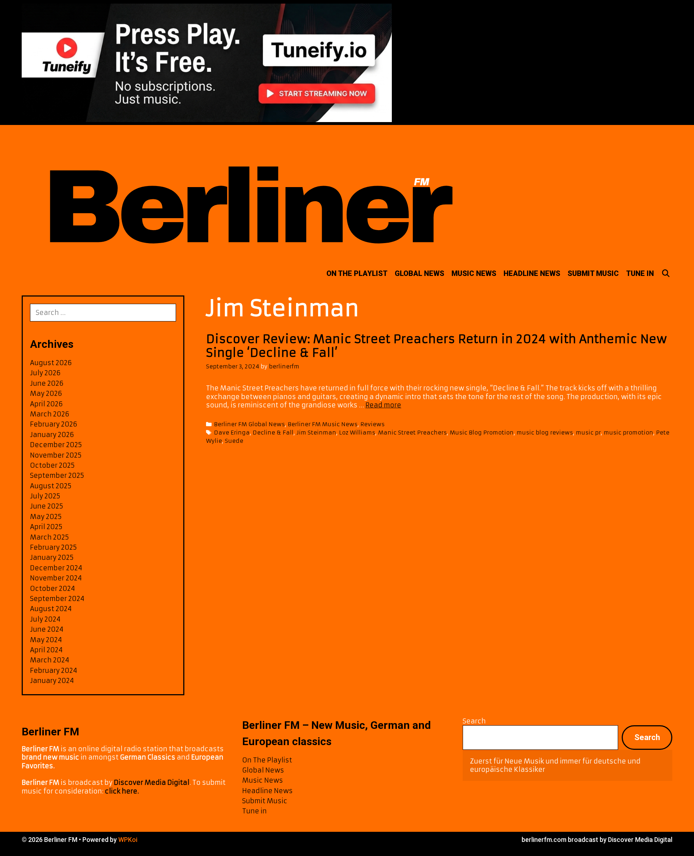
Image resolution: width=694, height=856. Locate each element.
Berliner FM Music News (322, 424)
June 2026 (47, 383)
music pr (588, 432)
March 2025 (49, 537)
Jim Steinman (316, 432)
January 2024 (52, 680)
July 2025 (45, 496)
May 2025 (46, 517)
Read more (383, 405)
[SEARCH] (665, 273)
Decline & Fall (273, 432)
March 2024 (49, 660)
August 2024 (51, 609)
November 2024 (56, 578)
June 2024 (46, 629)
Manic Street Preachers (412, 432)
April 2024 (46, 650)
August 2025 (51, 486)
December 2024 (56, 568)
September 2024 (57, 599)
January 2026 (52, 435)
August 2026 (51, 363)
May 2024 (46, 640)
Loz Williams (357, 432)
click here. (122, 791)
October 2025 (52, 465)
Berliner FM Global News (249, 424)
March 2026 (49, 414)
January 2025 (52, 557)
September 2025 (57, 475)
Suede (234, 440)
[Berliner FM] (248, 192)
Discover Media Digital (151, 782)
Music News (473, 273)
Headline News (532, 273)
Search (474, 721)
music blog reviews (545, 432)
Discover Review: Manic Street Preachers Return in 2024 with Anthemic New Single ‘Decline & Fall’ (436, 346)
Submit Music (593, 273)
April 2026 (46, 404)
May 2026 (46, 393)
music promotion (628, 432)
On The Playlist (356, 273)
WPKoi (127, 839)
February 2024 (53, 670)
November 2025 (56, 455)
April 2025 (46, 527)
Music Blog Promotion (482, 432)
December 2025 (56, 445)
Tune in (640, 273)
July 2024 (45, 619)
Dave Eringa (232, 432)
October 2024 (52, 588)
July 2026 (45, 373)
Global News (419, 273)
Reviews (372, 424)
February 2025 (53, 547)
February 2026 (53, 424)
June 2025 (46, 506)
